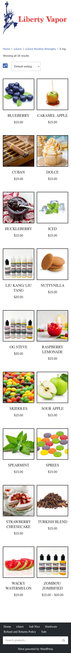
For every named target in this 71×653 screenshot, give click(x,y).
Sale (43, 631)
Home (6, 48)
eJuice (18, 48)
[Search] (64, 640)
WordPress (46, 649)
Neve (21, 649)
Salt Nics (34, 626)
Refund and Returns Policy (20, 631)
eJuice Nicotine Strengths (40, 48)
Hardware (51, 626)
